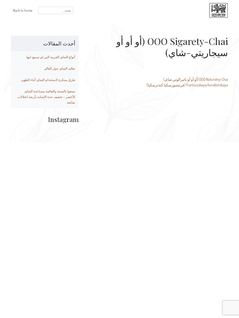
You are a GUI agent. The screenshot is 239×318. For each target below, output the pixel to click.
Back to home (22, 10)
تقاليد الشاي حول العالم (59, 68)
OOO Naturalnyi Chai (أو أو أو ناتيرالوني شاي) (195, 79)
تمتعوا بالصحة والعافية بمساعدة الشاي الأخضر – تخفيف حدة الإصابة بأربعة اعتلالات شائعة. (46, 96)
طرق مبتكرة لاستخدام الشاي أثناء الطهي (48, 80)
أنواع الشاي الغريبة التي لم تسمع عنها (50, 57)
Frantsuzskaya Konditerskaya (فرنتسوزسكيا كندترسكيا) (187, 85)
